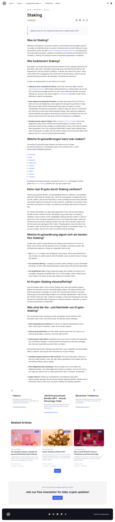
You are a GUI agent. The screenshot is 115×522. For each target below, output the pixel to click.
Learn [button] (11, 3)
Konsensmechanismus (67, 50)
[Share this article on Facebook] (80, 20)
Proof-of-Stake (53, 50)
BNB (30, 157)
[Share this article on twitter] (77, 20)
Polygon (31, 166)
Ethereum (32, 154)
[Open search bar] (108, 3)
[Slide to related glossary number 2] (97, 390)
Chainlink (32, 160)
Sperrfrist (34, 253)
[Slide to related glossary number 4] (101, 390)
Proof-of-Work (40, 183)
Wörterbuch (37, 10)
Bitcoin (65, 181)
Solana (31, 171)
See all (57, 471)
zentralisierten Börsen (36, 89)
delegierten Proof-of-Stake (66, 121)
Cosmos (31, 174)
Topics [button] (19, 3)
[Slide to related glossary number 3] (99, 390)
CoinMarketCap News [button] (33, 3)
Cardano (32, 177)
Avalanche (32, 163)
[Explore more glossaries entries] (12, 391)
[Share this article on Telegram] (83, 20)
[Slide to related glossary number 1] (96, 390)
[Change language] (111, 3)
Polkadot (32, 168)
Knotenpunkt (64, 94)
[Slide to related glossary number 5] (103, 390)
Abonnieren (57, 498)
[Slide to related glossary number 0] (94, 390)
